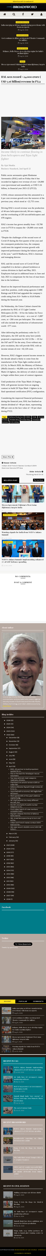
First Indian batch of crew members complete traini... (24, 810)
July (10, 756)
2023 (8, 731)
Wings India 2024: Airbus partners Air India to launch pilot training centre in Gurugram (28, 1233)
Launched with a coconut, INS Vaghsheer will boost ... (26, 792)
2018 (8, 856)
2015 (8, 867)
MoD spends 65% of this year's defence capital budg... (25, 797)
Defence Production (22, 22)
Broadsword (8, 542)
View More (39, 480)
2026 (8, 720)
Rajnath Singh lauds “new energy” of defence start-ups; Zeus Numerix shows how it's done (28, 1098)
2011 (8, 881)
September (13, 748)
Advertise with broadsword (23, 1)
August (12, 752)
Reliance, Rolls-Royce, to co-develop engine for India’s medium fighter (23, 52)
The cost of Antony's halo (23, 1108)
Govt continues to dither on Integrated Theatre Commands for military (23, 39)
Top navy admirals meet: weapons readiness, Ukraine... (23, 779)
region (22, 61)
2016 (8, 863)
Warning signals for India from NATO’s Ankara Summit (21, 533)
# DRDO (27, 417)
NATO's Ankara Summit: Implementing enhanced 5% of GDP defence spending (23, 560)
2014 (8, 870)
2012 (8, 878)
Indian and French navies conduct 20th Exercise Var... (25, 824)
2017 (8, 860)
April (11, 766)
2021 (8, 845)
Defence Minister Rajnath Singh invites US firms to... (26, 788)
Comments (38, 1001)
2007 (8, 896)
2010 (8, 885)
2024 (8, 728)
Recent (7, 1001)
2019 (8, 852)
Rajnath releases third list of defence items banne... (24, 815)
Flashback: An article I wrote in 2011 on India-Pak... (25, 784)
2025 (8, 724)
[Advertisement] (23, 923)
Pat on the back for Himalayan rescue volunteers (24, 775)
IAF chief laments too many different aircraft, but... (24, 801)
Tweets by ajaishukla (10, 947)
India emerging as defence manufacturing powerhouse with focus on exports (23, 26)
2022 (8, 735)
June (11, 759)
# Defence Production (15, 417)
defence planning (22, 35)
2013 (8, 874)
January (12, 841)
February (12, 837)
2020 (8, 849)
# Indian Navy (25, 420)
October (12, 745)
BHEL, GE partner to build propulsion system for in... (24, 770)
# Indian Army (14, 420)
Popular (23, 1001)
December (13, 738)
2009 (8, 888)
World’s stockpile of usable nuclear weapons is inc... (24, 806)
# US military (14, 422)
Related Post (10, 480)
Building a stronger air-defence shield (27, 1193)
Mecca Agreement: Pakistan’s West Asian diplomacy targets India (23, 65)
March (11, 834)
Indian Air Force (22, 48)
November (13, 741)
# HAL (34, 417)
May (10, 763)
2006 (8, 899)
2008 (8, 892)
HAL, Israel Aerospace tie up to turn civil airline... (25, 819)
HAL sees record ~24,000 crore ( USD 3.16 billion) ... (25, 828)
